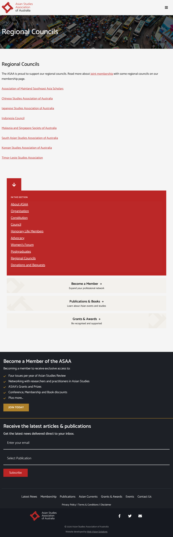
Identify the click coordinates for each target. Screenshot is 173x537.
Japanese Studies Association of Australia (28, 108)
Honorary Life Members (27, 231)
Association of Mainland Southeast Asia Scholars (33, 88)
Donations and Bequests (28, 265)
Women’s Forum (22, 245)
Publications (68, 496)
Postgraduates (21, 251)
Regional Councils (23, 258)
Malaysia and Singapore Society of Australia (29, 128)
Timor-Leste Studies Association (22, 157)
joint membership (102, 73)
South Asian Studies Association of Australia (30, 138)
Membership (48, 496)
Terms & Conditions (88, 505)
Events (130, 496)
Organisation (20, 211)
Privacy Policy (69, 505)
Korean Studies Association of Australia (27, 147)
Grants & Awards (111, 496)
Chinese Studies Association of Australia (27, 98)
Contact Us (145, 496)
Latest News (29, 496)
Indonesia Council (13, 118)
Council (16, 224)
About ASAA (19, 204)
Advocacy (17, 238)
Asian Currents (88, 496)
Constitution (19, 218)
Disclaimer (106, 505)
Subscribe (15, 472)
